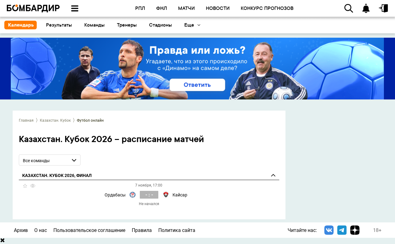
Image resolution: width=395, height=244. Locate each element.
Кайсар (180, 194)
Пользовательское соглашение (89, 230)
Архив (21, 230)
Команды (94, 25)
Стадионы (160, 25)
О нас (40, 230)
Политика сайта (176, 230)
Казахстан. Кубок (55, 120)
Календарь (21, 25)
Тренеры (127, 25)
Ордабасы (115, 194)
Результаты (59, 25)
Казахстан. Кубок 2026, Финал (57, 175)
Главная (26, 120)
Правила (142, 230)
